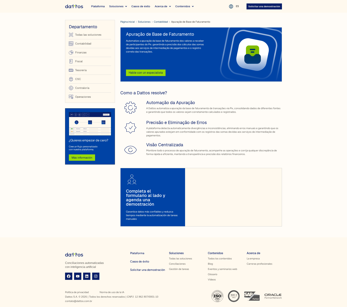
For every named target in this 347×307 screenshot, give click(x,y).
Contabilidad (161, 21)
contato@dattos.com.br (78, 301)
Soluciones (144, 21)
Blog (210, 263)
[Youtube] (77, 276)
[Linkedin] (86, 276)
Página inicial (127, 21)
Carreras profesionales (259, 263)
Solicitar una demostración (147, 270)
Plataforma (137, 253)
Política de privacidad (77, 292)
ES (237, 6)
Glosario (212, 274)
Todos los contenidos (220, 258)
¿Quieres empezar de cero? (88, 140)
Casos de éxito (139, 261)
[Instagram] (95, 276)
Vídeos (212, 279)
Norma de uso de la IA (112, 292)
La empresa (253, 258)
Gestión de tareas (179, 269)
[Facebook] (68, 276)
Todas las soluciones (180, 258)
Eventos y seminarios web (222, 269)
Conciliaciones (177, 263)
